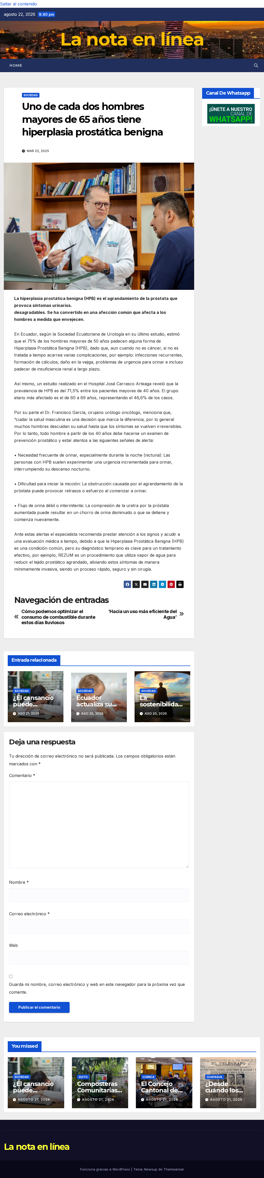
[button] (256, 65)
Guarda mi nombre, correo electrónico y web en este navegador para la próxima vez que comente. (97, 988)
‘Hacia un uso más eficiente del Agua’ (142, 614)
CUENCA (148, 1076)
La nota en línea (132, 39)
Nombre (19, 882)
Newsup (150, 1169)
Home (16, 65)
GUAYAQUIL (215, 1076)
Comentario (22, 775)
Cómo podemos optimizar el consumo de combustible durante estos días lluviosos (58, 617)
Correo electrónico (29, 913)
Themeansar (173, 1169)
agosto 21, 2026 (34, 1099)
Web (13, 945)
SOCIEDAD (30, 95)
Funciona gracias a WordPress (105, 1169)
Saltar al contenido (18, 3)
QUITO (83, 1076)
